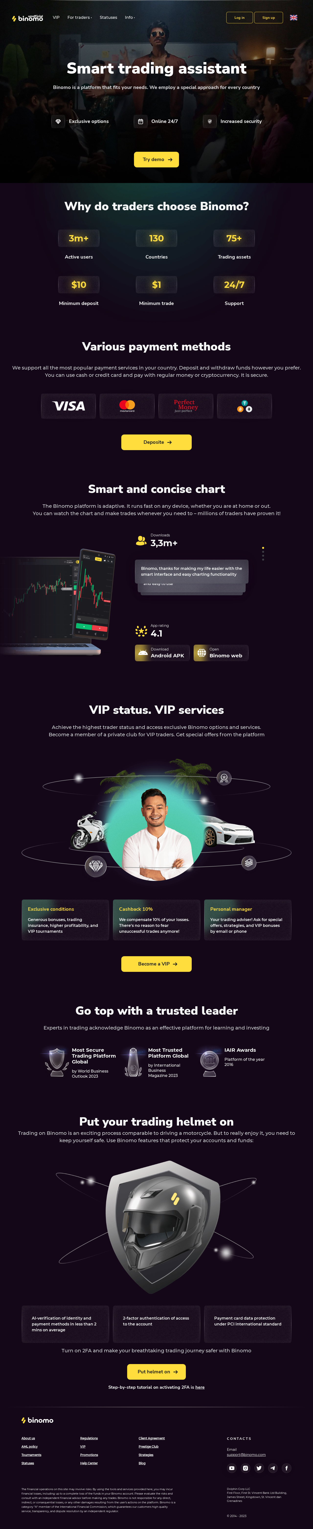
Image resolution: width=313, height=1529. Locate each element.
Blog (142, 1463)
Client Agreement (152, 1438)
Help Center (89, 1463)
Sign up (268, 17)
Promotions (89, 1455)
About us (28, 1438)
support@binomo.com (246, 1455)
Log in (240, 17)
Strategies (146, 1455)
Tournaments (31, 1455)
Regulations (89, 1438)
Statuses (108, 17)
